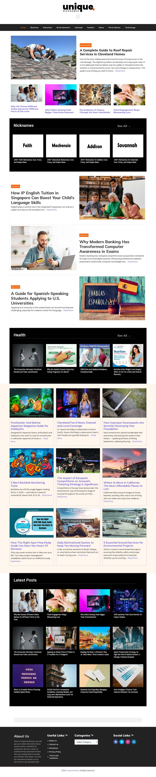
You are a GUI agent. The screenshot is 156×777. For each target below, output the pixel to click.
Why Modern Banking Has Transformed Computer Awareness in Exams (104, 246)
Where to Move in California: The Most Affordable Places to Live (123, 486)
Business (34, 27)
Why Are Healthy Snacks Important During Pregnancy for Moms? (60, 370)
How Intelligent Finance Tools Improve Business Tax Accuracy (126, 690)
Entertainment (63, 27)
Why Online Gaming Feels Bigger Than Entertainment (59, 111)
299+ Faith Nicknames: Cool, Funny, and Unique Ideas (28, 161)
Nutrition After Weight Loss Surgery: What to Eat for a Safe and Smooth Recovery (127, 372)
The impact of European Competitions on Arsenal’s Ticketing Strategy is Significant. (77, 481)
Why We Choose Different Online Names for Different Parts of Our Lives (24, 109)
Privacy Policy (55, 752)
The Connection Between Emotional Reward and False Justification (27, 370)
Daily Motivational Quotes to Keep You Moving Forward (75, 544)
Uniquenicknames (72, 770)
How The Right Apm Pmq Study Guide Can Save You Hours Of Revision (31, 546)
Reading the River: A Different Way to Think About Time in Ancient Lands (95, 653)
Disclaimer (53, 748)
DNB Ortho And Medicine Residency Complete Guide (94, 370)
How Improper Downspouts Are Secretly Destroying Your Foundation (124, 426)
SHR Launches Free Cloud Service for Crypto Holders (128, 615)
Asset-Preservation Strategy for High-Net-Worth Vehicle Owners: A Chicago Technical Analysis (127, 654)
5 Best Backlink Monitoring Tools (28, 484)
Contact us (53, 744)
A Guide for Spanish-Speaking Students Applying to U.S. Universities (39, 298)
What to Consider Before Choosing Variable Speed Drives (27, 690)
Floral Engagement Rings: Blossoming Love (127, 111)
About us (53, 741)
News (101, 27)
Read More (120, 71)
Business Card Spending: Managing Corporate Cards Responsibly (94, 690)
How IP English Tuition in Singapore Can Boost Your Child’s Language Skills (42, 197)
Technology (130, 27)
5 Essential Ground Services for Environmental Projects (123, 544)
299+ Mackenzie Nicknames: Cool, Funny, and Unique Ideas (60, 161)
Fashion (90, 27)
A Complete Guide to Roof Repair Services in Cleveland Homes (106, 52)
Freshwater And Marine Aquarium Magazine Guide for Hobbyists (29, 426)
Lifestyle (79, 27)
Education (47, 27)
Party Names (114, 27)
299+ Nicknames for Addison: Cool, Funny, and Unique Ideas (94, 161)
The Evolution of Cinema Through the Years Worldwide (94, 111)
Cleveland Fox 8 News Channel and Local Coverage (76, 424)
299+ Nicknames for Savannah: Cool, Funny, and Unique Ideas (126, 161)
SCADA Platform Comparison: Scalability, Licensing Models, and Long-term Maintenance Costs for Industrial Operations (60, 693)
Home (23, 27)
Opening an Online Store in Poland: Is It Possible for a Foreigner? (61, 653)
